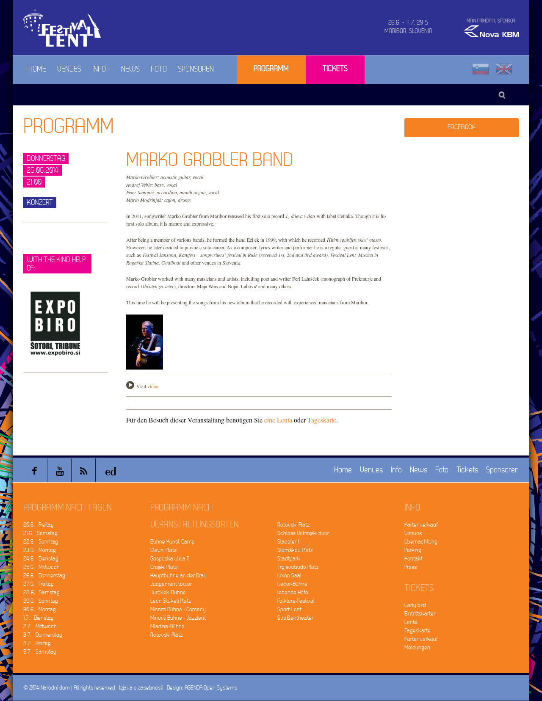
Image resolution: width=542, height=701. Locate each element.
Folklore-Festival (296, 601)
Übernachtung (420, 541)
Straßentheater (295, 618)
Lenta (411, 622)
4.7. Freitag (37, 643)
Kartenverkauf (421, 525)
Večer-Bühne (292, 584)
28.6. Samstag (41, 592)
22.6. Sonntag (40, 541)
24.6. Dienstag (40, 558)
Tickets (335, 68)
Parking (412, 550)
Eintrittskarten (420, 613)
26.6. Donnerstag (44, 575)
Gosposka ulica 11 (169, 558)
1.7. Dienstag (38, 618)
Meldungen (417, 647)
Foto (159, 69)
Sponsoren (196, 69)
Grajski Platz (163, 567)
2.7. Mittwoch (40, 626)
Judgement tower (171, 584)
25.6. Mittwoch (41, 567)
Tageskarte (321, 419)
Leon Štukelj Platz (170, 601)
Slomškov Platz (295, 550)
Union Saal (289, 575)
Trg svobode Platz (297, 567)
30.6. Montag (39, 609)
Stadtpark (288, 558)
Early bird (415, 605)
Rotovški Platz (166, 635)
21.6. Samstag (40, 533)
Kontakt (413, 558)
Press (410, 567)
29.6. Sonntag (40, 601)
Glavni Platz (163, 550)
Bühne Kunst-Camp (172, 541)
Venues (69, 69)
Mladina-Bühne (167, 626)
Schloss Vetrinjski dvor (303, 533)
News (130, 69)
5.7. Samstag (39, 652)
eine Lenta (278, 419)
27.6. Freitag (38, 584)
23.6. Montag (39, 550)
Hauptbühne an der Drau (178, 575)
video (152, 386)
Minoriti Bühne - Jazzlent (178, 618)
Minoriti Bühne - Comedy (178, 609)
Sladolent (288, 541)
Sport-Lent (289, 609)
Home (37, 69)
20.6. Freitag (38, 525)
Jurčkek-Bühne (168, 592)
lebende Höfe (292, 592)
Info (99, 69)
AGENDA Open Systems (211, 687)
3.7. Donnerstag (42, 635)
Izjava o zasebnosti (141, 687)
